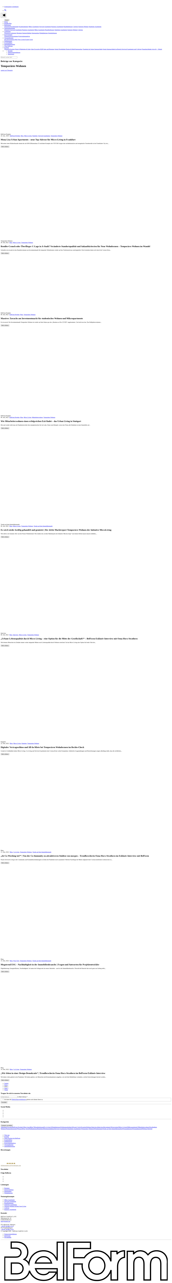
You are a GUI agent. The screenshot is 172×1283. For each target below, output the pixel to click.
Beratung (19, 33)
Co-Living (16, 852)
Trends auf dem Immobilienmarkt (43, 526)
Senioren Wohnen (72, 30)
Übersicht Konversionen (11, 36)
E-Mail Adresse (23, 1097)
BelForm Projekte (15, 136)
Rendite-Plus (8, 23)
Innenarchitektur (27, 33)
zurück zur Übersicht (7, 70)
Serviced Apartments (45, 26)
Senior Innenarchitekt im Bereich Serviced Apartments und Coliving (122, 49)
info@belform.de (5, 1221)
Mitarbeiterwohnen (37, 417)
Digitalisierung (43, 33)
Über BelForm (8, 46)
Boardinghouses (68, 26)
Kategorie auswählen (6, 1125)
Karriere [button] (6, 47)
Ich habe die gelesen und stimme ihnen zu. (23, 1099)
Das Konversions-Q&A (11, 39)
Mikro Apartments (34, 26)
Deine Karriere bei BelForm (12, 1138)
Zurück (7, 20)
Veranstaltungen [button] (8, 38)
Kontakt (10, 51)
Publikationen (8, 41)
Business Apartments (57, 26)
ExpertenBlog (8, 43)
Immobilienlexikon (9, 44)
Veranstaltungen (8, 1145)
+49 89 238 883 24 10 (7, 1226)
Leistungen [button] (7, 31)
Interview (15, 635)
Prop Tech (16, 961)
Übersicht (7, 30)
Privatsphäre (7, 1237)
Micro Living (28, 136)
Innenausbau (35, 33)
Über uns (6, 1135)
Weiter (6, 1090)
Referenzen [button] (7, 25)
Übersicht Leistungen (10, 33)
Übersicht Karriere (9, 49)
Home (6, 22)
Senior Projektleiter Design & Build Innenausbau (68, 49)
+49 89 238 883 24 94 (7, 1229)
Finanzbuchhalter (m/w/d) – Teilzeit (152, 49)
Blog (22, 136)
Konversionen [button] (8, 34)
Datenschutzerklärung (14, 52)
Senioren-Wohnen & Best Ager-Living (15, 1206)
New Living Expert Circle (25, 39)
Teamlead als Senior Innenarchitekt (93, 49)
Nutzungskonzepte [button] (9, 28)
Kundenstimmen (23, 26)
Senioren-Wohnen (83, 26)
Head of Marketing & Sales (23, 49)
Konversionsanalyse (24, 36)
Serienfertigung (52, 33)
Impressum (11, 54)
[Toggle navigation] (3, 15)
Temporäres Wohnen (56, 136)
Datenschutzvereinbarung (19, 1099)
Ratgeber (34, 136)
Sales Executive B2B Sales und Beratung (42, 49)
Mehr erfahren (5, 146)
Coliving (75, 26)
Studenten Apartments (95, 26)
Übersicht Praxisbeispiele (11, 26)
